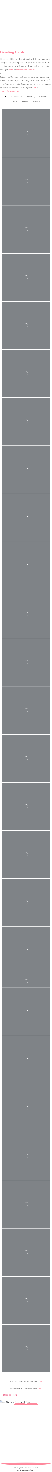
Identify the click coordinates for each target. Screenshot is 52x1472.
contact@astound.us (25, 69)
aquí (34, 87)
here (11, 69)
